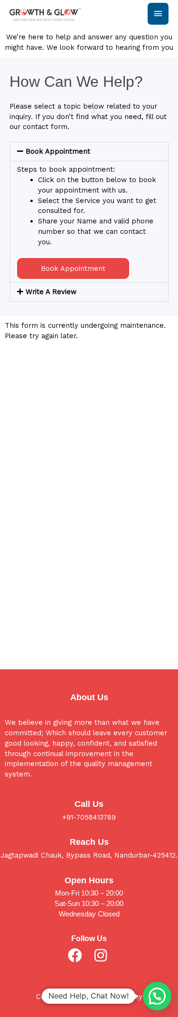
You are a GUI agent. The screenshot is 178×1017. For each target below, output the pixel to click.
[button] (89, 151)
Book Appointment (58, 151)
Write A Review (51, 291)
